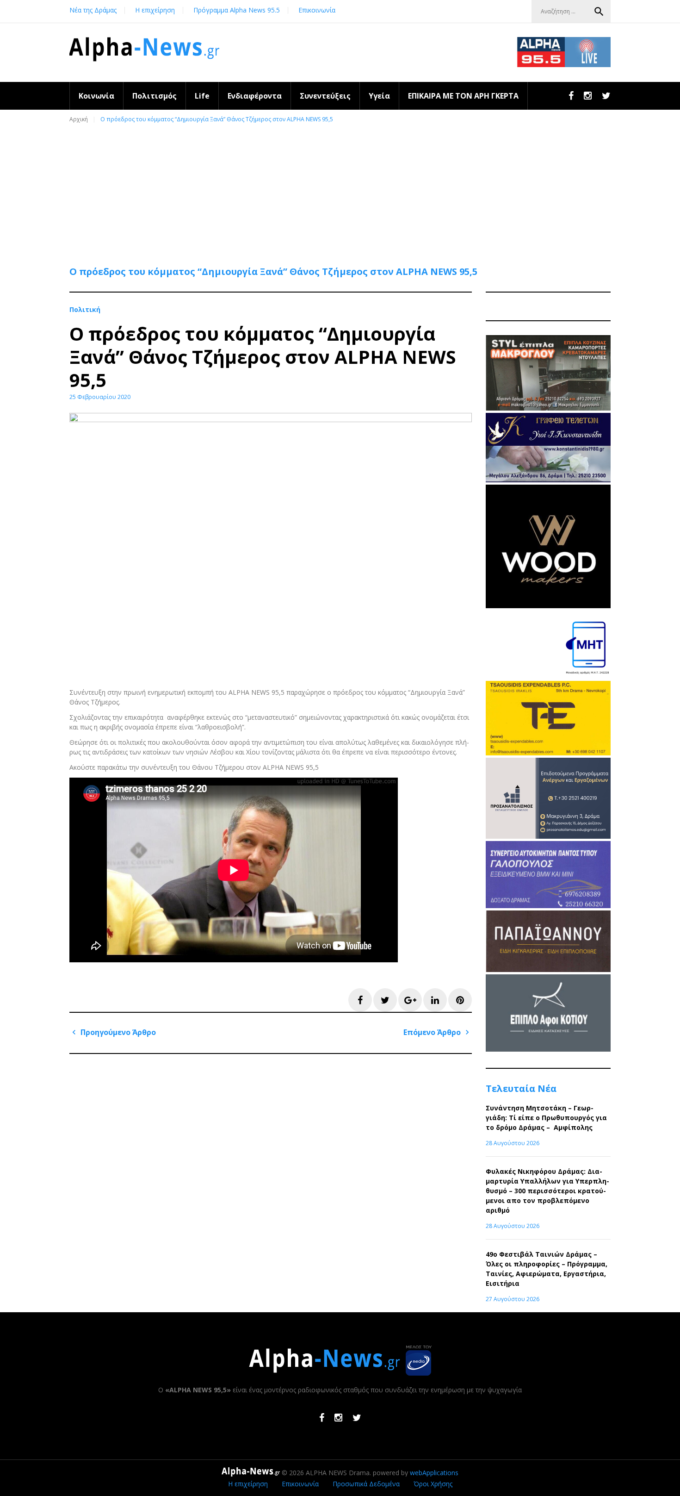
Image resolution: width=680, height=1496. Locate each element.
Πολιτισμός (154, 96)
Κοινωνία (96, 96)
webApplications (434, 1472)
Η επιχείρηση (155, 10)
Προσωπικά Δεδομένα (366, 1483)
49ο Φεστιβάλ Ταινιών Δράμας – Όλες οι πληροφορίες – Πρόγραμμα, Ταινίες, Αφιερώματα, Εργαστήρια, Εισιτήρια (546, 1269)
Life (202, 96)
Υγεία (379, 96)
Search (599, 12)
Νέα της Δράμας (93, 10)
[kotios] (548, 1049)
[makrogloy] (548, 408)
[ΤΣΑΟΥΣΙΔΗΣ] (548, 752)
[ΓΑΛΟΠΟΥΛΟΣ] (548, 905)
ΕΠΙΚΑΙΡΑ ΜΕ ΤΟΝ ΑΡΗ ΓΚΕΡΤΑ (463, 96)
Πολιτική (84, 309)
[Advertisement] (342, 190)
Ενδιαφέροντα (255, 96)
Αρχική (78, 119)
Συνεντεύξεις (325, 96)
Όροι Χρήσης (433, 1483)
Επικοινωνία (316, 10)
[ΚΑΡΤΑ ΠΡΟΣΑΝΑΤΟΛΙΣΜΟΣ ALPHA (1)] (548, 836)
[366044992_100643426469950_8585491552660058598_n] (548, 605)
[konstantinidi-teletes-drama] (548, 479)
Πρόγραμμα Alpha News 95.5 (236, 10)
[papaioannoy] (548, 969)
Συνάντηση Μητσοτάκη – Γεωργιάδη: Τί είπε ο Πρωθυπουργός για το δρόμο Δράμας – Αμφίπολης (546, 1117)
